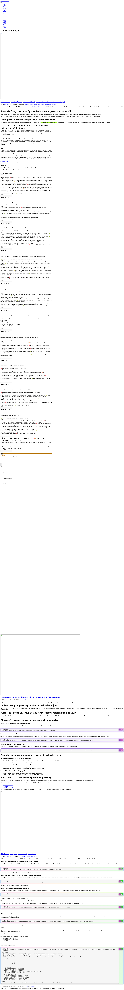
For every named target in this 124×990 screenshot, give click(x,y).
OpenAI (26, 986)
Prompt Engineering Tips (8, 787)
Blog (4, 10)
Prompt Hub (5, 786)
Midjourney (53, 104)
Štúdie (4, 9)
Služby (4, 8)
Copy (121, 729)
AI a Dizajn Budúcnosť (28, 104)
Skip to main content (5, 1)
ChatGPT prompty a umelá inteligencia (30, 699)
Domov (4, 4)
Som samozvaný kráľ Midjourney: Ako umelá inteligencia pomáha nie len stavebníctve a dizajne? (33, 102)
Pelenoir (4, 6)
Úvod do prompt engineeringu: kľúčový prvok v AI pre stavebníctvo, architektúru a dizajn (30, 697)
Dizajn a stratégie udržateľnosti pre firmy (42, 104)
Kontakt (4, 11)
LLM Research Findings (8, 785)
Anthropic (33, 986)
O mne (4, 5)
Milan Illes (6, 104)
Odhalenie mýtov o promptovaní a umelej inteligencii (18, 854)
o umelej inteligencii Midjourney (35, 106)
